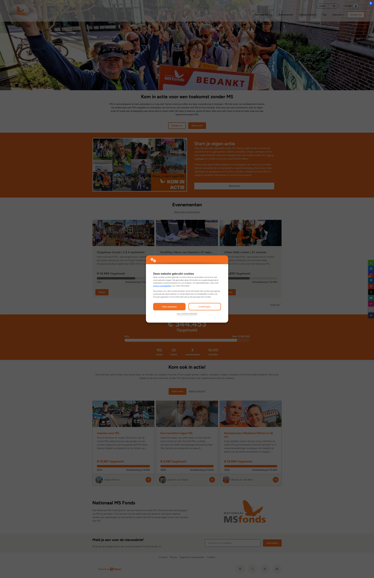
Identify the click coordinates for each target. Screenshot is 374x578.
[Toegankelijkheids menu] (371, 3)
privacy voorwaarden (162, 286)
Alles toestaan (169, 306)
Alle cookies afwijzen (187, 314)
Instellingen (205, 306)
